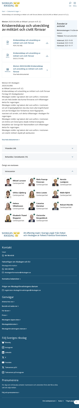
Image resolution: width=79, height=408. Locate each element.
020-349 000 (9, 269)
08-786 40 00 (9, 255)
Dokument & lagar (13, 11)
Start (3, 11)
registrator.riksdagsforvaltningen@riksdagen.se (23, 290)
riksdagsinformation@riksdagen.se (18, 272)
